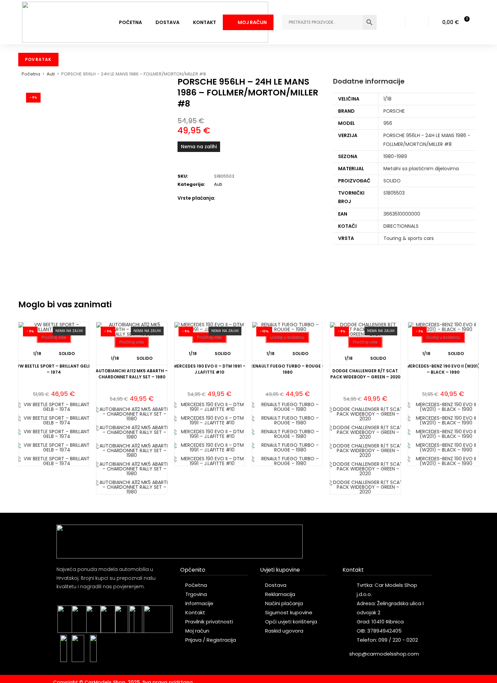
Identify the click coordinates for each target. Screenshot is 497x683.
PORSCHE (394, 111)
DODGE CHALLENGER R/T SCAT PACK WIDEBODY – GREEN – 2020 (365, 374)
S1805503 (394, 193)
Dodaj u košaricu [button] (287, 337)
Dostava (168, 22)
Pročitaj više (54, 337)
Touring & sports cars (408, 238)
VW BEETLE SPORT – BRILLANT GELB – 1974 (54, 369)
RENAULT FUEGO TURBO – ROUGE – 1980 (287, 369)
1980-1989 (395, 156)
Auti (51, 74)
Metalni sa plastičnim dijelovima (421, 168)
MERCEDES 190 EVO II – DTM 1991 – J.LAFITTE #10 (209, 369)
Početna (130, 22)
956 (387, 123)
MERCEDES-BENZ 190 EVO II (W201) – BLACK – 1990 (443, 369)
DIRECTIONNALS (401, 226)
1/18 (387, 98)
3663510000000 (401, 214)
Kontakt (204, 22)
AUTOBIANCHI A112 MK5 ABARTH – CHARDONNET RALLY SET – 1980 (132, 374)
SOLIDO (392, 180)
